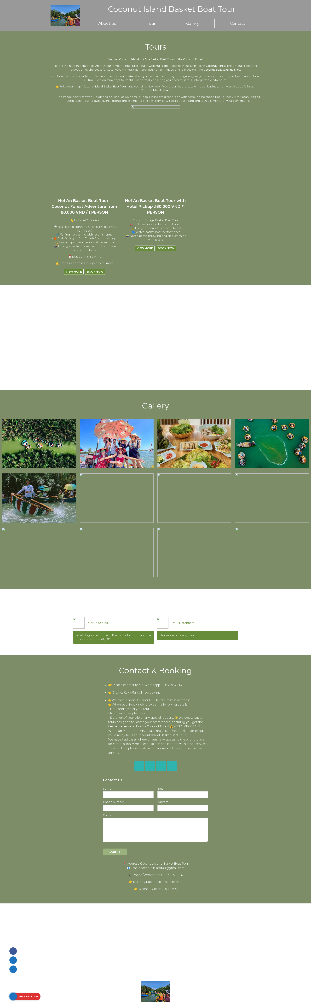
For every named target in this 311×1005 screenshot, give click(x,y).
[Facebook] (139, 766)
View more (74, 271)
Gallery (192, 23)
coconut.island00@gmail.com (89, 989)
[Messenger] (150, 766)
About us (107, 23)
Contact (237, 23)
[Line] (161, 766)
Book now (95, 271)
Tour (151, 23)
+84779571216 (90, 993)
